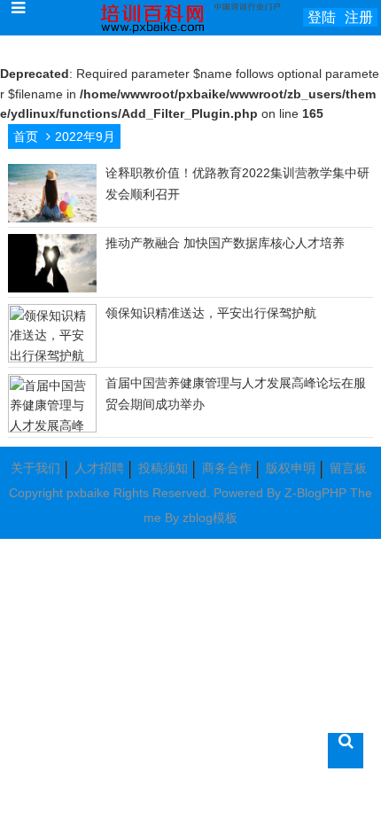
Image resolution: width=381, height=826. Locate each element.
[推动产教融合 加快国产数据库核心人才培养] (52, 290)
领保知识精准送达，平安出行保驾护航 (210, 313)
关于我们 (35, 468)
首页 (25, 136)
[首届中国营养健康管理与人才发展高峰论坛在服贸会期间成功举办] (52, 428)
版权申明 (290, 468)
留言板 (348, 468)
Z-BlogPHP (315, 493)
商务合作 (227, 468)
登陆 (321, 17)
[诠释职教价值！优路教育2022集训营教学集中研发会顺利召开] (52, 220)
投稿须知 (163, 468)
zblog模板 (210, 517)
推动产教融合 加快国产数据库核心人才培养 (225, 243)
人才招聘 (99, 468)
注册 (359, 17)
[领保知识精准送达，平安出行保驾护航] (52, 358)
